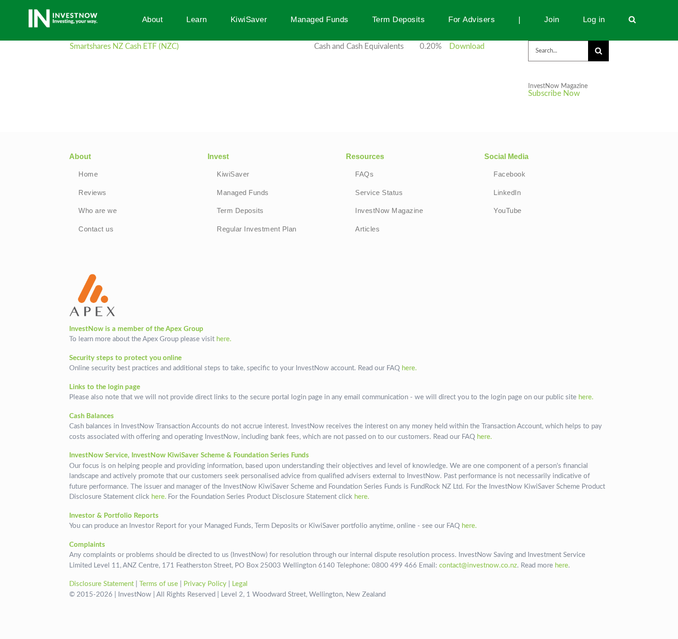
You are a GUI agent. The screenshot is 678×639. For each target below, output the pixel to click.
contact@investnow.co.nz (478, 565)
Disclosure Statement (101, 583)
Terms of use (158, 583)
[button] (632, 19)
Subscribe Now (554, 93)
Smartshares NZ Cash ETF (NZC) (124, 46)
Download (467, 46)
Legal (240, 583)
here (561, 565)
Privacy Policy (205, 583)
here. (224, 339)
